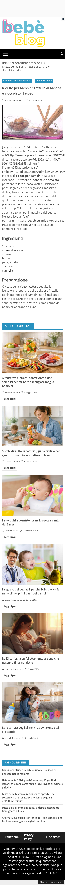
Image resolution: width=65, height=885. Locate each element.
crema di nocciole (13, 250)
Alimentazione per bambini (17, 80)
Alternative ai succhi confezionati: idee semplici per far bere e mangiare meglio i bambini (28, 382)
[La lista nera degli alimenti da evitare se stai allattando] (32, 702)
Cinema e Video (44, 80)
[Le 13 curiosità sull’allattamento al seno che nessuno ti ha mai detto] (32, 633)
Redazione (12, 837)
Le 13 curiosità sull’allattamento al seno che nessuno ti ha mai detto (30, 660)
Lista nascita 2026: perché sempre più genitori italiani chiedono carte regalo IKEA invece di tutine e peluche (32, 784)
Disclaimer (53, 837)
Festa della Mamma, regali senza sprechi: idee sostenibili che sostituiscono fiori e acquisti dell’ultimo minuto (29, 797)
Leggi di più (10, 398)
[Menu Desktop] (5, 54)
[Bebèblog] (23, 33)
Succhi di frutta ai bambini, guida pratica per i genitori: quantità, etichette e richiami (31, 453)
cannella (7, 270)
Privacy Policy (28, 837)
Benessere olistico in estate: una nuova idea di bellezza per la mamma (29, 771)
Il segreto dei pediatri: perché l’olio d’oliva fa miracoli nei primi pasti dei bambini (30, 591)
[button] (61, 54)
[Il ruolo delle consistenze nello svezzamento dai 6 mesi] (32, 495)
